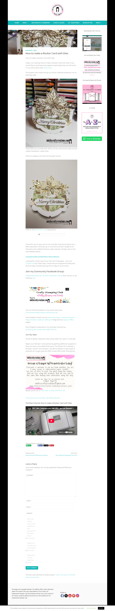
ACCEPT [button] (101, 608)
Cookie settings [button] (91, 608)
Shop (25, 23)
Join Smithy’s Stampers (40, 23)
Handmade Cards (31, 50)
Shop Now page (53, 317)
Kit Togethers (73, 23)
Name (29, 501)
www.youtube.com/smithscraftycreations (41, 329)
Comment (30, 476)
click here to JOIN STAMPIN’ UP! (53, 391)
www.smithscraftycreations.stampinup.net (42, 312)
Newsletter (87, 23)
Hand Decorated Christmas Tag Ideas (37, 454)
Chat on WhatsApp (93, 138)
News (98, 23)
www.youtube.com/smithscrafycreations (42, 256)
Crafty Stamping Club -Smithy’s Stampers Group (44, 276)
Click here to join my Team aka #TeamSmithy (43, 398)
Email (29, 507)
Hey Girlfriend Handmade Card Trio (66, 454)
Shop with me (40, 230)
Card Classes (58, 23)
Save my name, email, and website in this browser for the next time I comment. (31, 528)
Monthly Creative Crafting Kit (41, 320)
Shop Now (48, 68)
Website (29, 513)
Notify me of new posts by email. (31, 558)
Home (17, 23)
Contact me (30, 263)
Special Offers (68, 320)
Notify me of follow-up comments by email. (31, 546)
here (33, 278)
